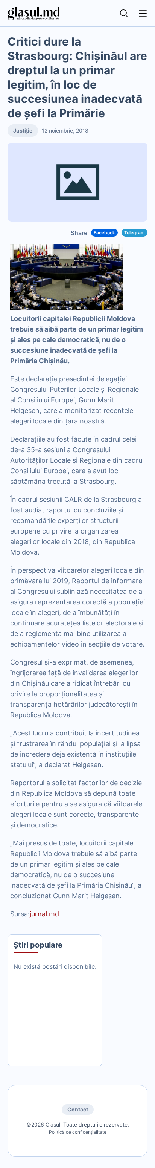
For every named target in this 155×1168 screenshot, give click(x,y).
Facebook (104, 232)
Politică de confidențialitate (77, 1132)
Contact (77, 1109)
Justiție (22, 130)
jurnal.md (44, 914)
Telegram (134, 232)
